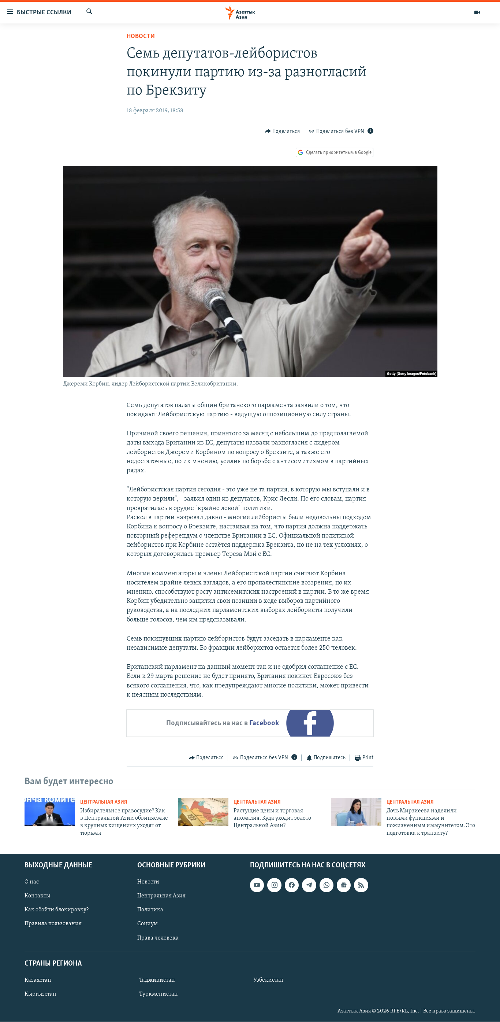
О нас (32, 882)
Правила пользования (53, 924)
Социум (147, 924)
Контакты (37, 896)
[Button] (282, 131)
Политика (150, 910)
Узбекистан (268, 980)
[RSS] (361, 885)
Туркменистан (158, 994)
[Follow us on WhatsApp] (326, 885)
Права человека (158, 938)
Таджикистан (157, 980)
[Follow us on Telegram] (309, 885)
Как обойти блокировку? (57, 910)
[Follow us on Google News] (344, 885)
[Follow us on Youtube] (257, 885)
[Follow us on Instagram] (274, 885)
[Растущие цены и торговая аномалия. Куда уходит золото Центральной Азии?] (203, 812)
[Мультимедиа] (477, 12)
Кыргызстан (40, 994)
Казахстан (38, 980)
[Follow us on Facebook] (292, 885)
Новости (141, 36)
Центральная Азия (103, 802)
